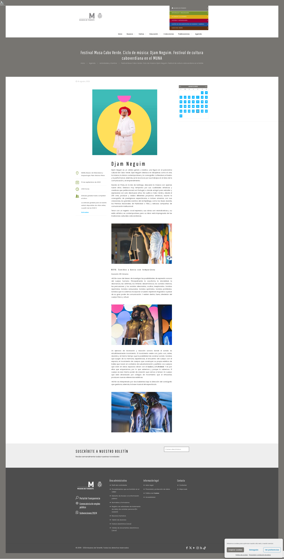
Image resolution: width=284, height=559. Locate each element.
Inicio (83, 63)
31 (181, 116)
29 (202, 111)
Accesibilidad (150, 497)
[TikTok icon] (204, 548)
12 (189, 102)
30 (206, 111)
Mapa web (183, 489)
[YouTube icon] (194, 548)
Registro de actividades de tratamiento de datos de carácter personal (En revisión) (126, 509)
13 (193, 102)
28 (198, 111)
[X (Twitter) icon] (190, 548)
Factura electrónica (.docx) (121, 524)
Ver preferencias (272, 550)
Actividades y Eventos (108, 63)
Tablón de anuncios (119, 520)
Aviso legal (149, 485)
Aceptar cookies (235, 550)
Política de (152, 493)
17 (181, 106)
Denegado (253, 550)
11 (185, 102)
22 (202, 106)
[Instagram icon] (197, 548)
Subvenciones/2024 (88, 513)
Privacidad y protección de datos (260, 555)
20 (193, 106)
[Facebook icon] (186, 548)
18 (185, 106)
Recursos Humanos (119, 516)
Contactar (183, 485)
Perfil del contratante (119, 485)
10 (181, 102)
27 (193, 111)
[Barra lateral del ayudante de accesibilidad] (2, 2)
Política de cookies (242, 555)
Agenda (92, 63)
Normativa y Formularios (120, 502)
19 (189, 106)
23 (206, 106)
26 (189, 111)
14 (197, 102)
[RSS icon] (201, 548)
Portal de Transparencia (90, 498)
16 (206, 102)
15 (202, 102)
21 (197, 106)
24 (181, 111)
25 (185, 111)
